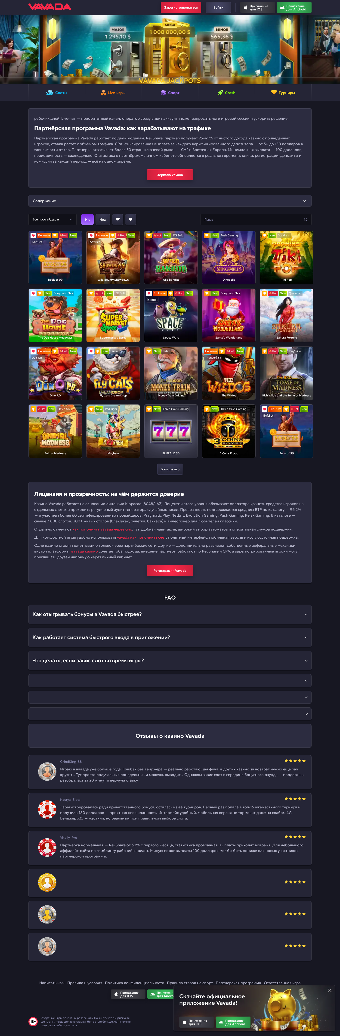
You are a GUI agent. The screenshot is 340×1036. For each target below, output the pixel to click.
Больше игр (170, 469)
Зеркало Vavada (170, 175)
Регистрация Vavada (170, 570)
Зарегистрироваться (181, 7)
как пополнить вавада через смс (102, 529)
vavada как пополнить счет (141, 537)
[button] (5, 49)
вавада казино (84, 551)
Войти (218, 7)
